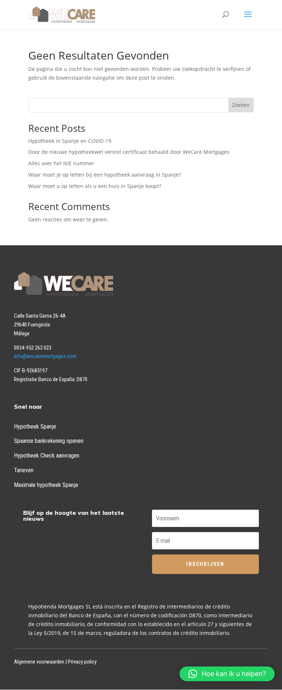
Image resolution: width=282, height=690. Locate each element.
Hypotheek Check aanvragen (46, 455)
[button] (227, 673)
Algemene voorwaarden (39, 661)
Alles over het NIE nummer (61, 163)
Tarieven (23, 470)
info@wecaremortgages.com (45, 356)
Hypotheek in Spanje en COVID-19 (69, 140)
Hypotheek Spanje (35, 426)
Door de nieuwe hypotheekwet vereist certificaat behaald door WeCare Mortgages (128, 151)
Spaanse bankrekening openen (48, 440)
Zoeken (241, 104)
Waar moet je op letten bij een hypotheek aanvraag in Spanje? (104, 174)
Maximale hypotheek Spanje (46, 484)
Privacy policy (82, 661)
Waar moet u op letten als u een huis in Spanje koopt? (94, 186)
